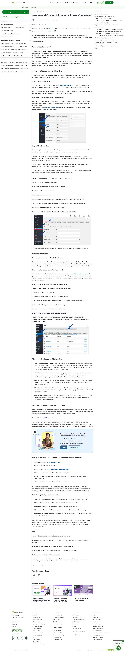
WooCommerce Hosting (58, 634)
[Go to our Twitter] (21, 640)
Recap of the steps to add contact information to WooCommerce (107, 43)
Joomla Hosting (56, 619)
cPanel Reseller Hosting (38, 644)
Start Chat (110, 2)
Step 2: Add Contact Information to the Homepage (109, 20)
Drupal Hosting (56, 621)
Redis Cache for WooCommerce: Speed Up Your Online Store (41, 600)
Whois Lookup (96, 621)
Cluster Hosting (36, 621)
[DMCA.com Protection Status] (110, 650)
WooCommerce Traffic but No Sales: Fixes (11, 71)
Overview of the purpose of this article (104, 16)
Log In (101, 2)
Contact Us (14, 626)
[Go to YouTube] (26, 640)
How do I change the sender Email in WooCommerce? (110, 35)
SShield (74, 626)
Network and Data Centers (18, 617)
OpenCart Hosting (57, 630)
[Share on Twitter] (42, 24)
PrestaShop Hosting (57, 639)
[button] (56, 3)
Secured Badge (96, 624)
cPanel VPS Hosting (37, 641)
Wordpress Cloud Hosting (58, 617)
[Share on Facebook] (39, 24)
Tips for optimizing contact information (105, 37)
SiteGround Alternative (98, 628)
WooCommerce (50, 29)
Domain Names (75, 615)
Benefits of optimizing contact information (107, 46)
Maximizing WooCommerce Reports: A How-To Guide (14, 68)
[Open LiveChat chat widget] (118, 648)
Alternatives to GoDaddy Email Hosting (102, 632)
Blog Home (25, 7)
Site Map (101, 650)
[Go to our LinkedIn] (17, 640)
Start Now (64, 447)
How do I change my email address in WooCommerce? (110, 33)
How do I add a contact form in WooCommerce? (108, 31)
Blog (94, 615)
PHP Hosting (35, 637)
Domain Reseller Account (78, 619)
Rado (37, 19)
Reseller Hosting (36, 630)
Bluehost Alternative (97, 639)
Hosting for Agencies (37, 635)
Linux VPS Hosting (37, 628)
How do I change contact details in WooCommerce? (109, 29)
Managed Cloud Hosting (38, 617)
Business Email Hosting (38, 632)
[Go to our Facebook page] (13, 640)
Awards (13, 619)
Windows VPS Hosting (38, 626)
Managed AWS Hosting (38, 619)
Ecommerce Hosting (57, 632)
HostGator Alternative (98, 626)
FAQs (96, 48)
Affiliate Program (15, 622)
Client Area (14, 624)
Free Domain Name (76, 617)
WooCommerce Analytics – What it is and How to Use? (15, 62)
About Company (15, 615)
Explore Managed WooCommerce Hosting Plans (15, 12)
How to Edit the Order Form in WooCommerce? (13, 59)
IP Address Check (97, 619)
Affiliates (92, 2)
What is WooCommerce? (101, 14)
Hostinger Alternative (98, 637)
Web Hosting (35, 615)
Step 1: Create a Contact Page (103, 18)
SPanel (74, 624)
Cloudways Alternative (98, 635)
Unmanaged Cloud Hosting (39, 624)
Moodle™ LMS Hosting (58, 624)
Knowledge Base (96, 617)
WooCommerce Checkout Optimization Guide (12, 55)
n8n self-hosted (75, 634)
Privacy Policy (80, 650)
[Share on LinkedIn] (45, 24)
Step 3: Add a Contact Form (103, 22)
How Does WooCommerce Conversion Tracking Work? (15, 65)
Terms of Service (91, 650)
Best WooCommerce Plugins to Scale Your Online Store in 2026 (60, 600)
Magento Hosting (57, 637)
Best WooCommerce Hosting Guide (11, 17)
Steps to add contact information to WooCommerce (108, 25)
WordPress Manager (77, 628)
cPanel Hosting (36, 639)
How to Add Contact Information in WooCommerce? (14, 49)
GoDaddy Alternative (97, 630)
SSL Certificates (75, 621)
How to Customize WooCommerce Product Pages (13, 43)
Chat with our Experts (74, 447)
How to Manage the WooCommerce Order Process (14, 46)
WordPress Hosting (57, 615)
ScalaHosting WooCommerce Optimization (106, 40)
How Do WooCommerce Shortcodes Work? (12, 52)
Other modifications (100, 27)
